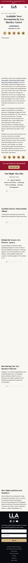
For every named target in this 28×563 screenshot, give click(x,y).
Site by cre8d (14, 560)
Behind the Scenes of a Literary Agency (10, 241)
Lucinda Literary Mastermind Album (13, 209)
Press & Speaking (10, 185)
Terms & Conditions (14, 553)
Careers (14, 555)
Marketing (21, 182)
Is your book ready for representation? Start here (13, 2)
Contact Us (14, 558)
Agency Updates (12, 13)
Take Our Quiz (14, 167)
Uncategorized (14, 187)
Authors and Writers (10, 182)
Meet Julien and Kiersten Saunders (11, 491)
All (8, 180)
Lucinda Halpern (14, 26)
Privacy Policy (14, 551)
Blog (6, 13)
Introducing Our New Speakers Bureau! (10, 367)
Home (2, 13)
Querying (20, 185)
